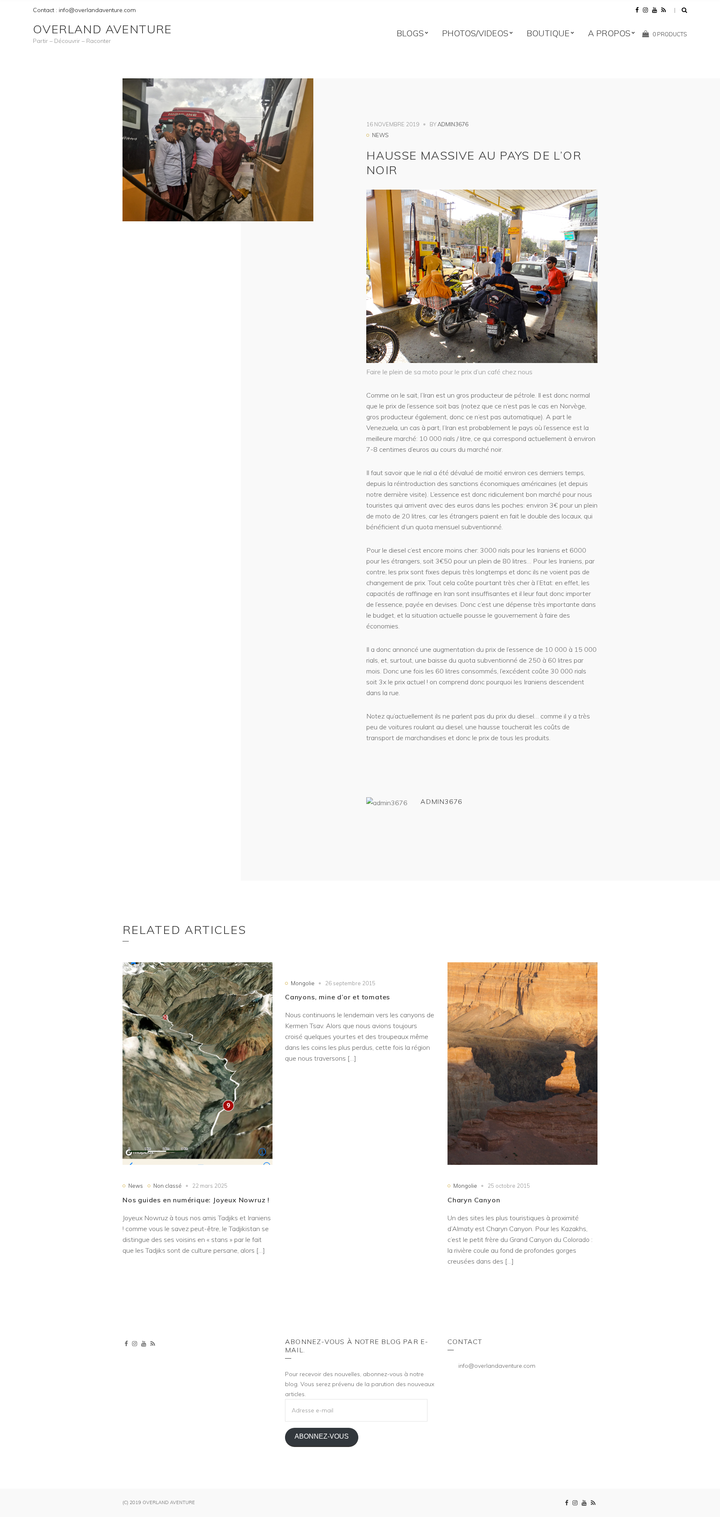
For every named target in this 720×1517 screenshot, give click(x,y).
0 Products (669, 34)
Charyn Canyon (474, 1200)
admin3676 (453, 124)
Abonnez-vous (322, 1436)
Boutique (548, 33)
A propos (609, 33)
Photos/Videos (475, 33)
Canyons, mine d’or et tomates (337, 997)
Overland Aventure (102, 29)
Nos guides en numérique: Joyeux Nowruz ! (196, 1200)
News (380, 135)
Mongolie (303, 983)
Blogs (410, 33)
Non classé (167, 1185)
